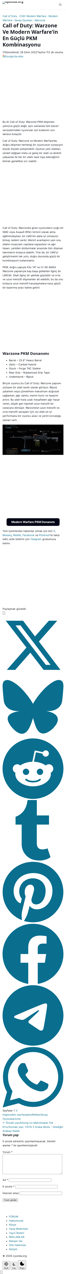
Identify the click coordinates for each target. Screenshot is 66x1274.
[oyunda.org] (14, 5)
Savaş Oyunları (23, 20)
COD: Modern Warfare (32, 16)
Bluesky (7, 535)
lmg (5, 1114)
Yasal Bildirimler (18, 1228)
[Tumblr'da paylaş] (33, 859)
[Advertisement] (33, 88)
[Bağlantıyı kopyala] (4, 613)
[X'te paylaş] (33, 674)
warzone (15, 1118)
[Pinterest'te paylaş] (33, 921)
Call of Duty (10, 16)
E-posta (8, 1186)
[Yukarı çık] (1, 1272)
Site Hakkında (17, 1245)
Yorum (7, 1152)
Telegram (35, 539)
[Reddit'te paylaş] (33, 798)
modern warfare (17, 1114)
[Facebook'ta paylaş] (33, 983)
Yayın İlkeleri (16, 1233)
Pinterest (44, 535)
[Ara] (60, 5)
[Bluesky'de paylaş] (33, 736)
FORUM (13, 1216)
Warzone (40, 20)
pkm (29, 1114)
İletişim (13, 1249)
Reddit (17, 535)
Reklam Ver (16, 1241)
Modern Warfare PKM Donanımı (33, 522)
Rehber (36, 1114)
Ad (5, 1179)
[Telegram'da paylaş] (33, 1044)
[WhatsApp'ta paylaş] (33, 1106)
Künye (12, 1224)
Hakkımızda (16, 1220)
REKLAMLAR (16, 1236)
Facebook (28, 535)
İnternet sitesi (11, 1193)
